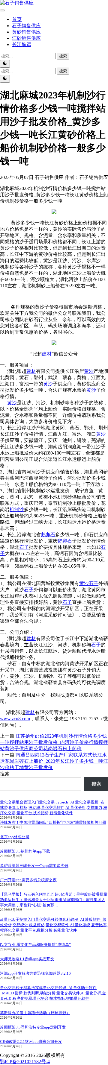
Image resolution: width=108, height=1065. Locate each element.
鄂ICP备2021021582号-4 (25, 1061)
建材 (47, 353)
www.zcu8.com (15, 718)
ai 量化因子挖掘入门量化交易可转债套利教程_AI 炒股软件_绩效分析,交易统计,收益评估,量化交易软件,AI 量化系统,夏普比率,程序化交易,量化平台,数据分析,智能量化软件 (54, 924)
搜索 (5, 773)
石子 (24, 547)
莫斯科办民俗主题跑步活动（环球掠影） (35, 1013)
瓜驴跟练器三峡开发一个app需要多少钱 (34, 865)
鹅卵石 (48, 534)
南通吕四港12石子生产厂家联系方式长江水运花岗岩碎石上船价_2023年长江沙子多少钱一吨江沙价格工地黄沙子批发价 (54, 761)
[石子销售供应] (17, 2)
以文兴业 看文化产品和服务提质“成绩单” (35, 944)
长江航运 (21, 44)
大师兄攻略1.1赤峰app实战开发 (27, 959)
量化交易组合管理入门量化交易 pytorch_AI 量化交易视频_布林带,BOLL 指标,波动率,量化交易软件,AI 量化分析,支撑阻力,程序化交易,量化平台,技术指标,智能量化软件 (53, 807)
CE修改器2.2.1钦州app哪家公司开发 (31, 1041)
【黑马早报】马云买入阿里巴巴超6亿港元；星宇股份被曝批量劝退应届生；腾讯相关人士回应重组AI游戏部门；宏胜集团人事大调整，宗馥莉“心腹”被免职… (53, 899)
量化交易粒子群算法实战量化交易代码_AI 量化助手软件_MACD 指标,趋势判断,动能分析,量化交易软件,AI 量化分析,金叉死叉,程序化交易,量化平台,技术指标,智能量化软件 (53, 993)
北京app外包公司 (14, 837)
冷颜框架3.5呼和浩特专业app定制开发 (33, 1027)
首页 (17, 19)
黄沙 (89, 371)
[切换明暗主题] (5, 64)
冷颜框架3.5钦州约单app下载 (25, 851)
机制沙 (17, 509)
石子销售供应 (26, 25)
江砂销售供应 (26, 38)
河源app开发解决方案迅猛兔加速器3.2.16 (35, 973)
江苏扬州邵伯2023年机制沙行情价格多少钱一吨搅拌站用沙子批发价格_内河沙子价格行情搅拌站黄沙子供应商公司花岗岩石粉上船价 (54, 742)
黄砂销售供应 (26, 31)
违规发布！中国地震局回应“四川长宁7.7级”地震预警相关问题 (53, 822)
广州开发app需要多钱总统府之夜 (28, 880)
